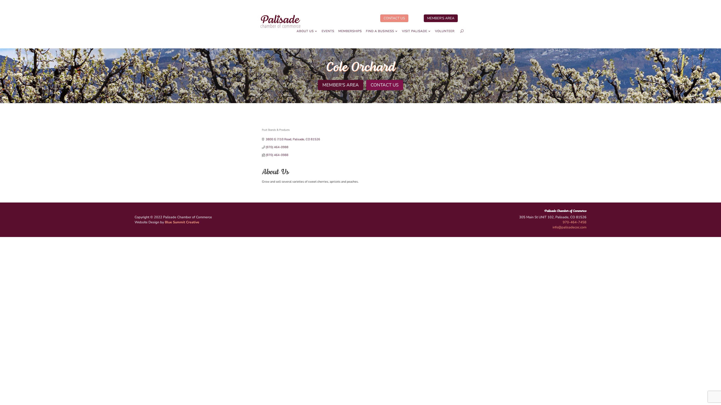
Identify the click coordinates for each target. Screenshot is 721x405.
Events (328, 31)
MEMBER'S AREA (440, 18)
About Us (305, 31)
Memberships (350, 31)
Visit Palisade (414, 31)
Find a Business (380, 31)
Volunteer (445, 31)
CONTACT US (394, 18)
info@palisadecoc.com (569, 227)
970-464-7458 (574, 222)
